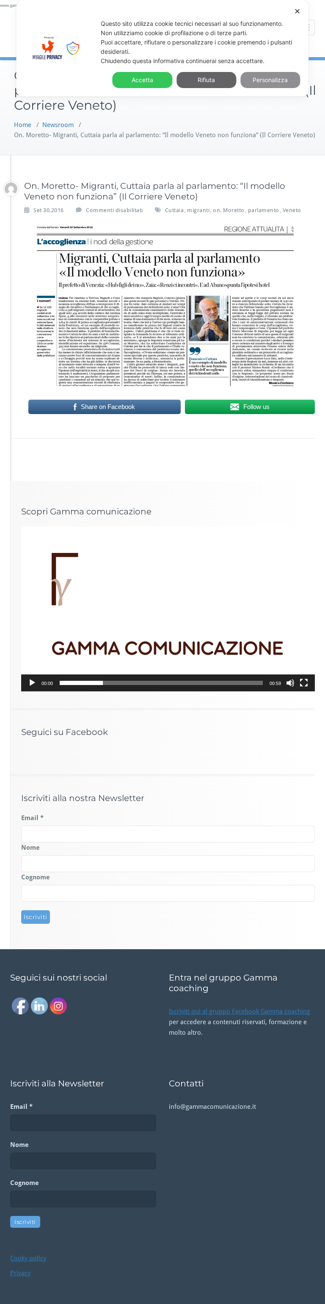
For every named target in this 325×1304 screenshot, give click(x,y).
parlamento (263, 210)
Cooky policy (28, 1258)
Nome (30, 847)
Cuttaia (174, 210)
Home (22, 125)
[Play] (32, 683)
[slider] (161, 683)
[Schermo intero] (304, 683)
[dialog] (162, 48)
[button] (168, 609)
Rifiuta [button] (206, 79)
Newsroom (58, 125)
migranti (198, 210)
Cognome (35, 877)
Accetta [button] (142, 79)
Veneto (292, 210)
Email (32, 818)
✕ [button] (297, 11)
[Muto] (290, 683)
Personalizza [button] (270, 79)
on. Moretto (229, 210)
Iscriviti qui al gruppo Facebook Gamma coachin (238, 1011)
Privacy (20, 1273)
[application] (168, 608)
